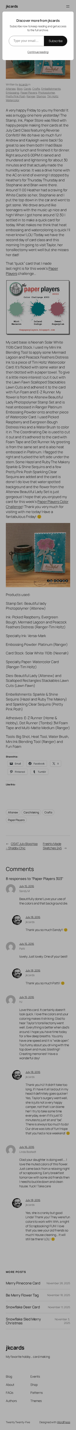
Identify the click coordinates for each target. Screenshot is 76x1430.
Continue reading (37, 52)
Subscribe (56, 41)
